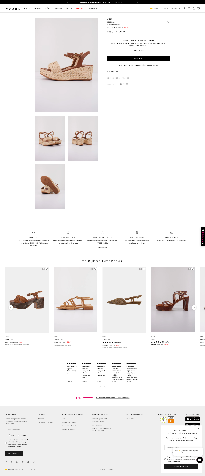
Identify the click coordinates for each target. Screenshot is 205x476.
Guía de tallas (129, 419)
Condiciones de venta (69, 426)
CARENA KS (58, 339)
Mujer (13, 435)
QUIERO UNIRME (181, 467)
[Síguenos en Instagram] (17, 462)
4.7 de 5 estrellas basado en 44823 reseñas (113, 398)
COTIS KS (106, 340)
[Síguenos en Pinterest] (23, 462)
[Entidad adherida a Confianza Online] (167, 419)
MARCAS (58, 8)
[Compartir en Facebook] (118, 84)
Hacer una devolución (69, 429)
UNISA (109, 19)
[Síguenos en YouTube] (28, 462)
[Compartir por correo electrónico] (127, 84)
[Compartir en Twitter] (121, 84)
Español (174, 8)
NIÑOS (48, 8)
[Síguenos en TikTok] (34, 462)
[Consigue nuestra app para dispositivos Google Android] (192, 425)
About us (41, 419)
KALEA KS (9, 340)
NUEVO (69, 8)
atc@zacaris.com (98, 421)
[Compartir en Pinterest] (124, 84)
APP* (123, 2)
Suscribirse (14, 453)
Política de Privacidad (45, 422)
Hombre (23, 435)
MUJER (27, 8)
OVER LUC (155, 339)
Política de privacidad (173, 461)
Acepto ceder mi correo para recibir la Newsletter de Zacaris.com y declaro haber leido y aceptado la (182, 459)
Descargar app (138, 50)
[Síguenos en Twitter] (12, 462)
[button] (100, 387)
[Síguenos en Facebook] (6, 462)
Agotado (138, 58)
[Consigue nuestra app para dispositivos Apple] (192, 418)
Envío (64, 419)
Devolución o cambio (69, 422)
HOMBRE (37, 8)
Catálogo (92, 8)
